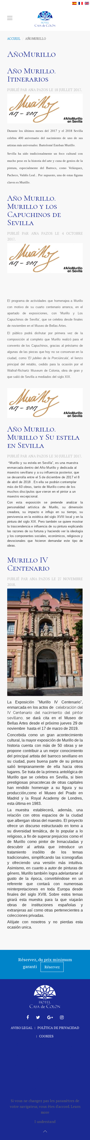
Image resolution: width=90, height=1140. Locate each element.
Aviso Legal (21, 1027)
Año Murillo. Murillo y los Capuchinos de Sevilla (34, 210)
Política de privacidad (58, 1027)
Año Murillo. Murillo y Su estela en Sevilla (43, 437)
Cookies (46, 1036)
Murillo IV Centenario (28, 564)
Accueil (13, 38)
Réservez (52, 967)
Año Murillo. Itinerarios (31, 75)
